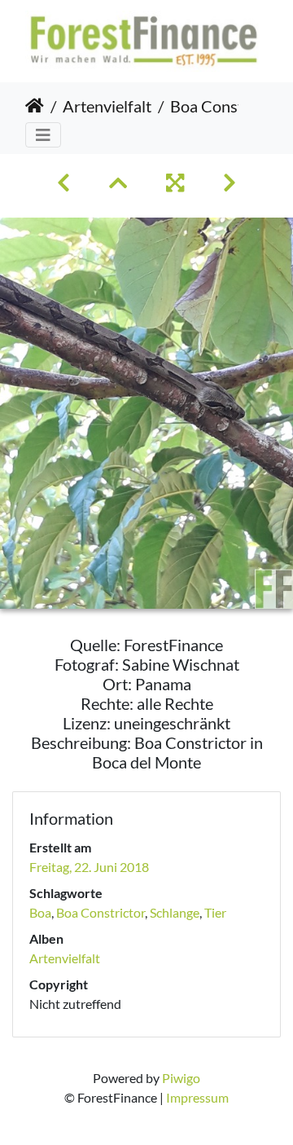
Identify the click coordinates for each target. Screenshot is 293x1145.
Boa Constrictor (100, 912)
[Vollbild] (174, 182)
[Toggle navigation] (43, 135)
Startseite (34, 106)
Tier (215, 912)
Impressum (197, 1097)
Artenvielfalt (107, 106)
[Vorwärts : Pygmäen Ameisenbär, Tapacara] (229, 182)
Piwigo (181, 1078)
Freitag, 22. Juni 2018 (89, 866)
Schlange (174, 912)
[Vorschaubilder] (118, 182)
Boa (40, 912)
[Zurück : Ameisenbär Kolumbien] (63, 182)
